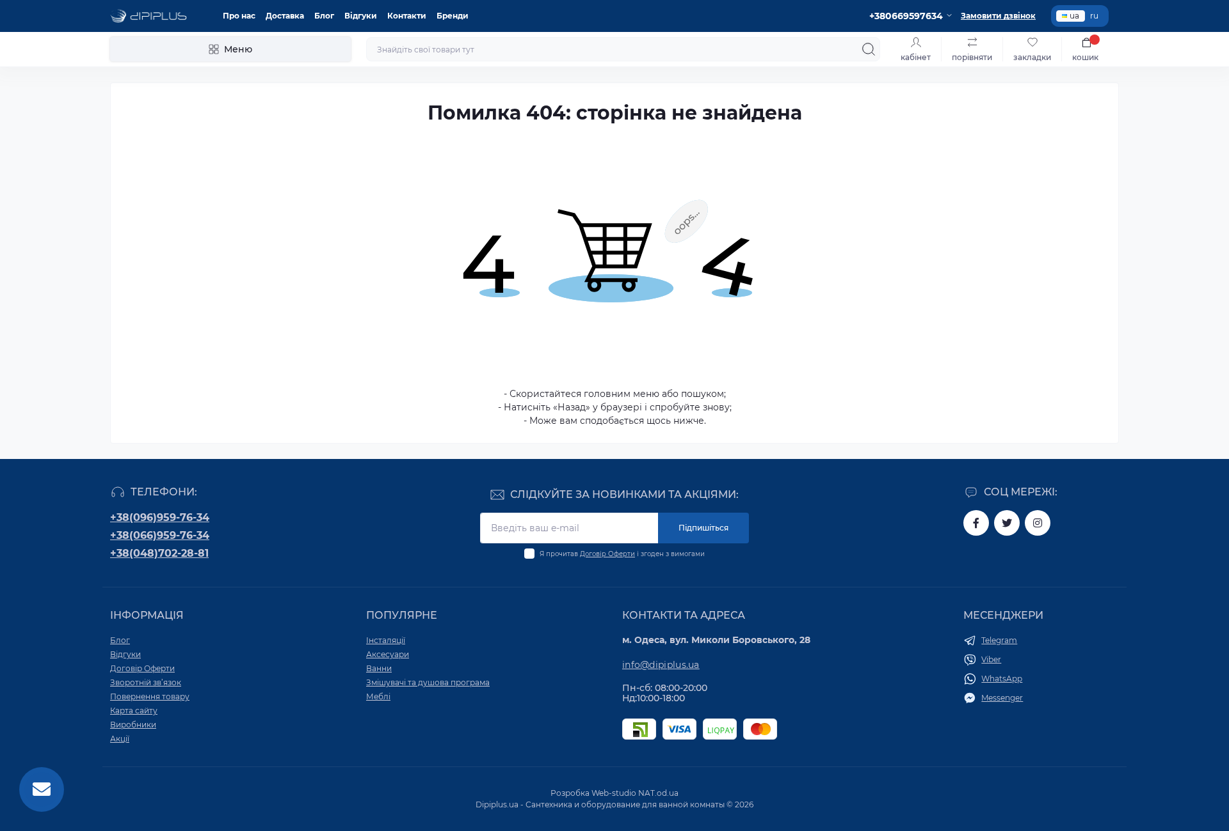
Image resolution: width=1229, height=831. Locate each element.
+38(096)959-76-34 (159, 517)
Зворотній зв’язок (145, 682)
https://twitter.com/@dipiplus (1007, 523)
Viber (991, 659)
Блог (324, 15)
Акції (119, 738)
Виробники (133, 724)
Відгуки (360, 15)
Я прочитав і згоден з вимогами (622, 554)
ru (1094, 15)
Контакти (406, 15)
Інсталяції (385, 640)
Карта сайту (133, 710)
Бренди (453, 15)
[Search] (868, 49)
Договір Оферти (607, 554)
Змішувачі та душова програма (428, 682)
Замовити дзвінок (998, 15)
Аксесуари (387, 654)
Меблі (378, 696)
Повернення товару (149, 696)
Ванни (379, 668)
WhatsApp (1001, 678)
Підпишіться (703, 527)
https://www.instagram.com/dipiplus (1037, 523)
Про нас (239, 15)
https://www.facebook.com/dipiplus (976, 523)
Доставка (285, 15)
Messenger (1002, 698)
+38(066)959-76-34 (159, 535)
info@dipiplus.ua (661, 665)
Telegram (999, 640)
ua (1074, 15)
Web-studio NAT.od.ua (635, 793)
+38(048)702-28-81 (159, 553)
